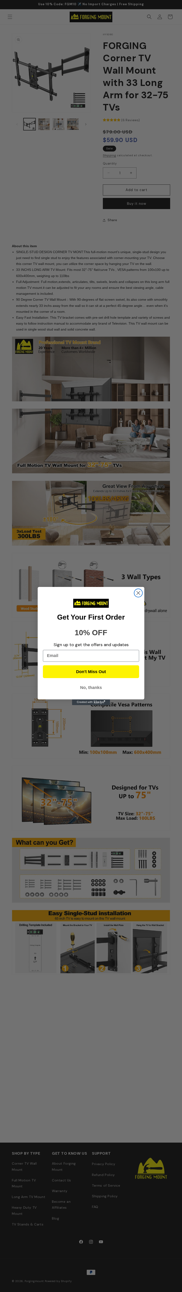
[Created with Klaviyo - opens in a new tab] (91, 702)
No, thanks (91, 687)
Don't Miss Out (91, 671)
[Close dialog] (138, 593)
